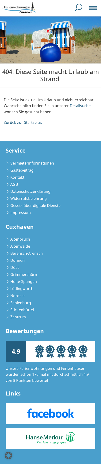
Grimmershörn (23, 274)
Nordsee (18, 295)
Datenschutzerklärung (30, 191)
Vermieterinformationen (32, 163)
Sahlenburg (20, 302)
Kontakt (17, 177)
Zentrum (18, 316)
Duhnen (17, 260)
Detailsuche (80, 105)
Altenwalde (20, 246)
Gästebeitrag (22, 170)
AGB (14, 184)
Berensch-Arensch (26, 253)
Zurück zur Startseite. (23, 122)
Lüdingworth (21, 288)
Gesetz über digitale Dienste (35, 205)
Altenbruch (20, 239)
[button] (8, 455)
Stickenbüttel (22, 309)
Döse (14, 267)
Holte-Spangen (23, 281)
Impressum (20, 212)
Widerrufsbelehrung (28, 198)
